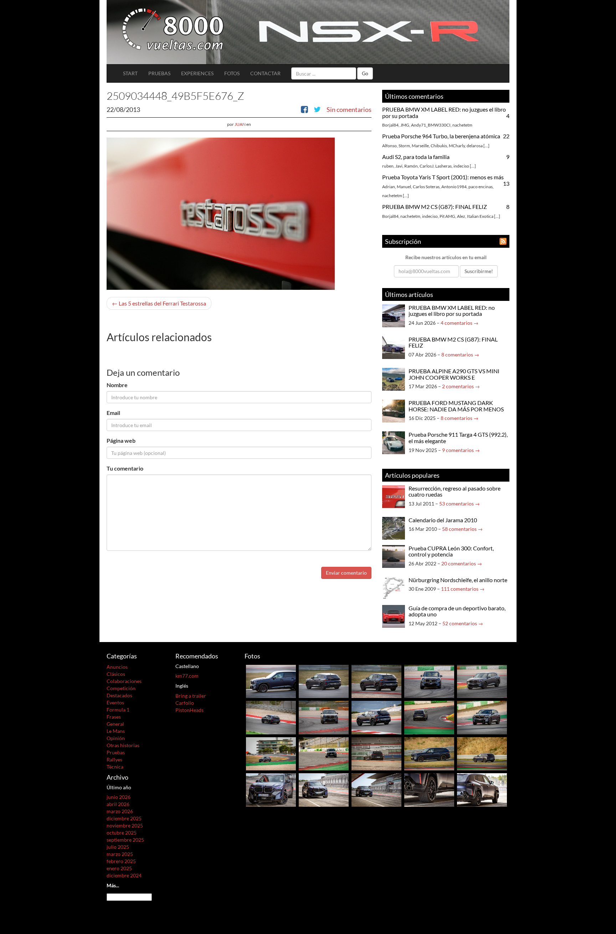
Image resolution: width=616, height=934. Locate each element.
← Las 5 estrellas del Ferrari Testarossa (159, 303)
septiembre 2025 (125, 840)
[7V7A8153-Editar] (323, 753)
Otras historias (123, 745)
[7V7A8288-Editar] (376, 717)
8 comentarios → (460, 354)
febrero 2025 (121, 861)
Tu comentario (125, 468)
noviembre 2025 (125, 825)
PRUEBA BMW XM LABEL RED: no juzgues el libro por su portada (444, 112)
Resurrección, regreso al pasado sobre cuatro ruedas (454, 491)
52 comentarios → (462, 623)
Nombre (117, 384)
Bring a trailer (190, 696)
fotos (232, 73)
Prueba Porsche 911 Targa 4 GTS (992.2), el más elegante (458, 437)
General (115, 724)
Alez (461, 216)
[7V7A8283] (482, 717)
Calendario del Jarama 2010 (443, 520)
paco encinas (480, 186)
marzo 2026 (120, 811)
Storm (404, 145)
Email (113, 412)
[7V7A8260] (271, 753)
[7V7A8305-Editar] (482, 681)
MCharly (457, 145)
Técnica (115, 767)
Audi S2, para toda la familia (416, 156)
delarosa (475, 145)
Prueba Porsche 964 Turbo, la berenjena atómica (441, 136)
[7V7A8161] (376, 753)
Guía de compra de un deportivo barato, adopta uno (457, 611)
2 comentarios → (461, 386)
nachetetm (462, 125)
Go (365, 73)
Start (130, 73)
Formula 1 (118, 710)
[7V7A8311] (271, 717)
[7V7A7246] (271, 789)
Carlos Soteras (426, 186)
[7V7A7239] (376, 789)
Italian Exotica (480, 216)
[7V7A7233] (482, 789)
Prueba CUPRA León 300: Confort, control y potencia (451, 551)
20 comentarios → (461, 563)
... (486, 145)
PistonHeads (189, 710)
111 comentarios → (462, 589)
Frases (114, 717)
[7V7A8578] (323, 681)
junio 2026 (118, 797)
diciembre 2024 (124, 875)
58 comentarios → (462, 529)
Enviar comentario (346, 573)
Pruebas (159, 73)
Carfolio (184, 703)
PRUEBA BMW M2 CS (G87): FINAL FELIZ (434, 206)
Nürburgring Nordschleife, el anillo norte (458, 579)
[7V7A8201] (482, 753)
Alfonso (389, 145)
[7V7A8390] (323, 717)
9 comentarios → (461, 450)
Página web (121, 440)
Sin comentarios (349, 109)
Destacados (119, 695)
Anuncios (117, 667)
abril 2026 (118, 804)
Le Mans (116, 731)
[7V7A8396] (376, 681)
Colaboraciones (124, 681)
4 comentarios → (459, 323)
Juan (240, 124)
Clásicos (116, 674)
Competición (121, 688)
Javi (398, 166)
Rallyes (114, 759)
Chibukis (439, 145)
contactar (265, 73)
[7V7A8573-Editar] (429, 681)
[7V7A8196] (429, 753)
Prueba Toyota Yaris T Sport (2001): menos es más (443, 177)
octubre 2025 (122, 833)
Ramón (411, 166)
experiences (197, 73)
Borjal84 (390, 125)
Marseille (420, 145)
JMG (404, 125)
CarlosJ (426, 166)
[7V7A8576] (271, 681)
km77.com (187, 676)
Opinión (116, 738)
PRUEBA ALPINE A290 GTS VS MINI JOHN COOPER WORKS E (454, 374)
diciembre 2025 (124, 818)
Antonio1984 (454, 186)
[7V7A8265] (429, 717)
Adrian (388, 186)
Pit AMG (447, 216)
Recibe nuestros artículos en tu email (446, 257)
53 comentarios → (459, 504)
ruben (388, 166)
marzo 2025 (120, 854)
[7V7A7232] (429, 789)
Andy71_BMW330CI (431, 125)
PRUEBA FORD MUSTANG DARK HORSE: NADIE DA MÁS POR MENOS (456, 405)
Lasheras (443, 166)
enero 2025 (119, 868)
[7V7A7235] (323, 789)
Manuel (404, 186)
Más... (113, 885)
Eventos (115, 702)
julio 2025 (118, 847)
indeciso (461, 166)
